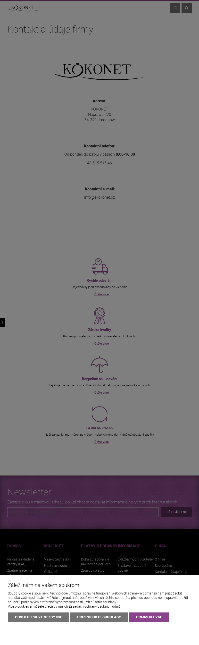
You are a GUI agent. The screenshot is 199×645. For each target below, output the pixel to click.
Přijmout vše (149, 617)
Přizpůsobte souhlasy (99, 617)
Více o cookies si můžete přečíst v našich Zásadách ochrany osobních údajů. (64, 606)
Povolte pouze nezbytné (38, 617)
